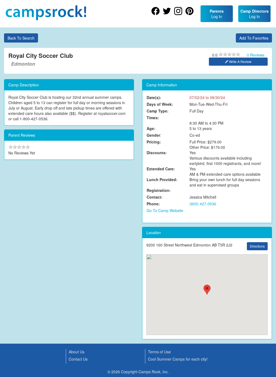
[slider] (229, 54)
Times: (153, 117)
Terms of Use (159, 351)
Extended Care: (161, 168)
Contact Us (78, 359)
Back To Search (21, 38)
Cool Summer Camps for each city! (178, 359)
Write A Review (239, 61)
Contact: (155, 197)
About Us (76, 351)
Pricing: (154, 142)
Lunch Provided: (162, 179)
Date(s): (154, 97)
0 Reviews (255, 55)
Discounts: (157, 152)
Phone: (153, 203)
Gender (153, 135)
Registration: (159, 190)
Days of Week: (160, 104)
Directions (257, 246)
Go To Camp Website (165, 210)
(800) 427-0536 (202, 203)
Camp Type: (157, 111)
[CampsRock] (45, 12)
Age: (151, 128)
